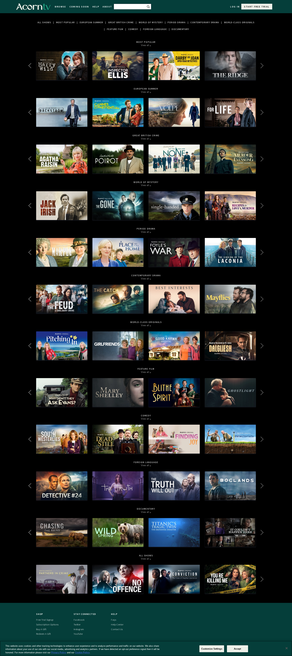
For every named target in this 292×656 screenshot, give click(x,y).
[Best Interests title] (174, 310)
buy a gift (41, 629)
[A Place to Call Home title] (118, 263)
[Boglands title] (230, 496)
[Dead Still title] (118, 450)
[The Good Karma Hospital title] (174, 356)
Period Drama (177, 22)
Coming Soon (79, 6)
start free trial (256, 6)
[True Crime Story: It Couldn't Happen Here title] (230, 543)
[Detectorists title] (230, 450)
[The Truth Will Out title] (174, 496)
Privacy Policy (58, 652)
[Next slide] (261, 65)
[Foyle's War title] (174, 263)
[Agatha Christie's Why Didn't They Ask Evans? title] (61, 403)
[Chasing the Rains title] (61, 543)
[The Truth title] (118, 496)
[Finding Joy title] (174, 450)
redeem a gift (43, 633)
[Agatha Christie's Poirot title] (118, 170)
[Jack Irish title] (61, 216)
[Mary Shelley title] (118, 403)
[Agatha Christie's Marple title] (61, 263)
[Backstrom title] (61, 123)
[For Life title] (230, 123)
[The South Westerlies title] (61, 450)
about (107, 6)
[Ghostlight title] (230, 403)
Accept (237, 648)
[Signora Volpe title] (174, 123)
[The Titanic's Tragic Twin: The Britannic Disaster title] (174, 543)
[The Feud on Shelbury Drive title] (61, 310)
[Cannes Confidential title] (118, 123)
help (95, 6)
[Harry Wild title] (61, 76)
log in (235, 6)
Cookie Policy (82, 652)
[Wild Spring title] (118, 543)
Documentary (180, 29)
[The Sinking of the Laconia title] (230, 263)
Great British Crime (121, 22)
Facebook (79, 619)
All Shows (44, 22)
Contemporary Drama (204, 22)
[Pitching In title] (61, 356)
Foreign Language (155, 29)
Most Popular (65, 22)
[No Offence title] (118, 590)
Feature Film (115, 29)
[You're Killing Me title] (230, 590)
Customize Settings (211, 648)
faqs (113, 619)
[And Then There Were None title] (174, 170)
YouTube (78, 633)
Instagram (79, 629)
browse (60, 6)
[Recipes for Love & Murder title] (230, 216)
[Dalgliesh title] (230, 356)
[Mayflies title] (230, 310)
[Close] (286, 648)
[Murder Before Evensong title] (230, 170)
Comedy (133, 29)
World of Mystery (151, 22)
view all (145, 45)
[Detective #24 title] (61, 496)
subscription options (47, 624)
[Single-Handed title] (174, 216)
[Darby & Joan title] (174, 76)
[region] (146, 648)
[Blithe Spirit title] (174, 403)
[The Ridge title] (230, 76)
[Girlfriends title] (118, 356)
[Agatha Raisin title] (61, 170)
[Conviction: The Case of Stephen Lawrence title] (174, 590)
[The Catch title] (118, 310)
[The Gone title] (118, 216)
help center (117, 624)
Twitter (77, 624)
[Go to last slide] (30, 65)
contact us (117, 629)
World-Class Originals (239, 22)
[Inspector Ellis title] (118, 76)
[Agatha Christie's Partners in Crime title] (61, 590)
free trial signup (44, 619)
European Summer (91, 22)
